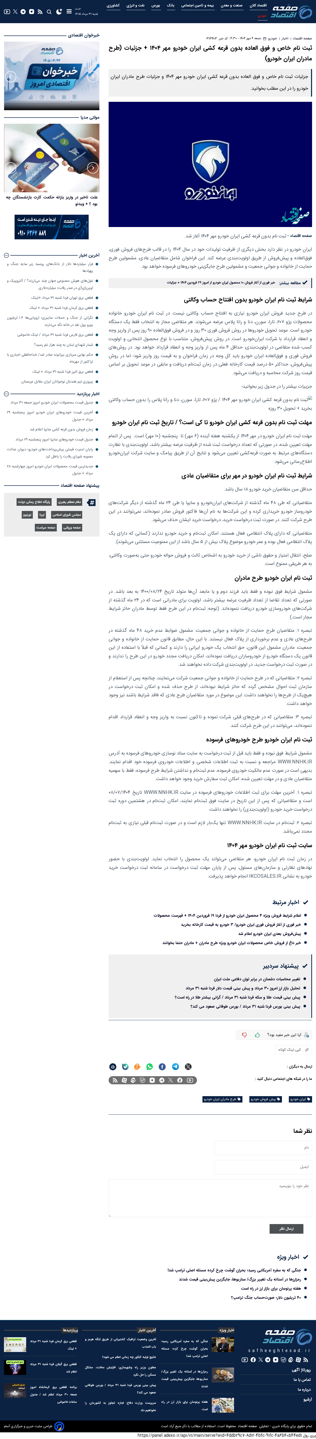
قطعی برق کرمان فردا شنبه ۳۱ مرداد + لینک (61, 308)
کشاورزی (113, 5)
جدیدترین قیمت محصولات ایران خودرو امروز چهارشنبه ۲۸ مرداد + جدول (50, 469)
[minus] (244, 1035)
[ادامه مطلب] (6, 255)
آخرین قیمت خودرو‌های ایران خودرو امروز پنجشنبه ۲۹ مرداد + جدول (50, 415)
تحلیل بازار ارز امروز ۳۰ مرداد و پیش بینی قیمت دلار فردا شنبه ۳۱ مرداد (243, 988)
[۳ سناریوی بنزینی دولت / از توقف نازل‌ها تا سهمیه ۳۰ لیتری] (51, 158)
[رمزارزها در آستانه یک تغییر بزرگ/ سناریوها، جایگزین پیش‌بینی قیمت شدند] (223, 1375)
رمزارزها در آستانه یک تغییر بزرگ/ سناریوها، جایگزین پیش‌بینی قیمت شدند (240, 1279)
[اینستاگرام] (32, 12)
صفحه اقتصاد (247, 1426)
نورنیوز (27, 515)
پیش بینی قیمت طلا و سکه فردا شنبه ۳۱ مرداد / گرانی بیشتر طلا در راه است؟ (237, 997)
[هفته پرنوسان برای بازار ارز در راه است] (223, 1405)
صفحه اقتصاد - (299, 236)
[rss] (40, 11)
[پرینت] (113, 1067)
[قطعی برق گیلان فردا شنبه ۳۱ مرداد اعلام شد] (15, 1367)
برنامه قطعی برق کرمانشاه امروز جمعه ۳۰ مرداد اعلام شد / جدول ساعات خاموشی (53, 1394)
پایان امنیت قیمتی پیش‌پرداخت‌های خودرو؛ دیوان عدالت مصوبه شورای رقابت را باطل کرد (50, 452)
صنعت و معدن (232, 5)
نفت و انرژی (135, 5)
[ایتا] (137, 1066)
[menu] (69, 12)
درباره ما (305, 1389)
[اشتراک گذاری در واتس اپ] (149, 1066)
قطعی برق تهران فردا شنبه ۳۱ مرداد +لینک (62, 298)
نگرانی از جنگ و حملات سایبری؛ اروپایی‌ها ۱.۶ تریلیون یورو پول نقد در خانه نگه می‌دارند (50, 321)
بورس (156, 5)
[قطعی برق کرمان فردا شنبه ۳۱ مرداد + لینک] (15, 1344)
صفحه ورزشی (72, 527)
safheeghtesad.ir (280, 1351)
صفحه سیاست (45, 527)
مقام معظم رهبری (69, 502)
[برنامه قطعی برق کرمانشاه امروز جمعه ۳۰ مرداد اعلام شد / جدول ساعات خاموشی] (15, 1390)
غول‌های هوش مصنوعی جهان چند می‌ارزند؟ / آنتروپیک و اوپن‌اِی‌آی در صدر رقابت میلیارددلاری (50, 284)
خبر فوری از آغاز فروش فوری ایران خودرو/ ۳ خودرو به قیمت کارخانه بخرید (241, 925)
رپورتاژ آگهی (302, 1370)
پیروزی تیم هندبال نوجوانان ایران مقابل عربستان (57, 382)
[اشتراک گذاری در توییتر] (188, 1066)
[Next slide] (10, 76)
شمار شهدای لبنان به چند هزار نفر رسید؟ (63, 345)
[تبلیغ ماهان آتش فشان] (52, 238)
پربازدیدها (70, 1330)
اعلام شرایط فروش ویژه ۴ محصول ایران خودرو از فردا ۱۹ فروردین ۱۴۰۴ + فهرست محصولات (227, 916)
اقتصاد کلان (259, 5)
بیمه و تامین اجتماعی (198, 5)
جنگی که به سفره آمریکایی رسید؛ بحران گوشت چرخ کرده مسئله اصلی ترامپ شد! (234, 1270)
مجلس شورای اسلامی (67, 515)
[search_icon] (49, 12)
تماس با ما (303, 1380)
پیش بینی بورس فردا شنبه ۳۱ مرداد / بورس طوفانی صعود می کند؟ (245, 1006)
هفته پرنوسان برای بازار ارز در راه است (271, 1288)
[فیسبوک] (180, 1080)
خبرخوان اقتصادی (83, 35)
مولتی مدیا (89, 117)
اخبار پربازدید (88, 394)
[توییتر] (15, 11)
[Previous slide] (93, 76)
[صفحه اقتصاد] (291, 11)
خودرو (263, 16)
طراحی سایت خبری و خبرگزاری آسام (28, 1426)
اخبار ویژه (226, 1330)
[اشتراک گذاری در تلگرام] (176, 1067)
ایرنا (42, 515)
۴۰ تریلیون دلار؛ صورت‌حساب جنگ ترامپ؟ (266, 1298)
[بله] (125, 1067)
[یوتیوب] (7, 12)
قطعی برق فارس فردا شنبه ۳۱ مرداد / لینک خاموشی (55, 335)
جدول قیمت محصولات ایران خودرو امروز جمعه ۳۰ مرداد (51, 403)
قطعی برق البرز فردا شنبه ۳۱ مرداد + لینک (63, 372)
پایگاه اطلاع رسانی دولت (34, 502)
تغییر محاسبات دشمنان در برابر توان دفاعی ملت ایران (257, 979)
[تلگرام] (23, 11)
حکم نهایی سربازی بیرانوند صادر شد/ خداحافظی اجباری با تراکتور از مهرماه (50, 358)
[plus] (257, 1035)
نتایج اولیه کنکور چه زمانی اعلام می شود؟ (129, 1357)
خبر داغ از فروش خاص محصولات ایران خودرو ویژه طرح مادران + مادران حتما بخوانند (231, 943)
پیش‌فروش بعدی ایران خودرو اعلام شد (269, 934)
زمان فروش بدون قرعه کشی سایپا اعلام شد (61, 429)
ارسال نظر (286, 1229)
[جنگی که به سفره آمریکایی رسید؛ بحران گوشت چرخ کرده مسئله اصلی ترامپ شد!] (223, 1344)
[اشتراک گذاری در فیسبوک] (162, 1067)
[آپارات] (124, 1080)
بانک (171, 5)
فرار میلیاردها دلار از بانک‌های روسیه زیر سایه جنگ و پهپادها (50, 267)
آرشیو (307, 1399)
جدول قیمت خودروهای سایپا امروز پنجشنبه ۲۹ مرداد (54, 440)
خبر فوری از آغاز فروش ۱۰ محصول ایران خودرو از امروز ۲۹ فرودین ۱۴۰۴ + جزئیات (221, 282)
